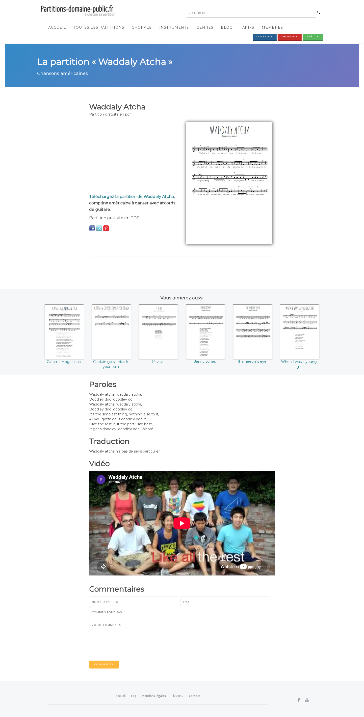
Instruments (174, 27)
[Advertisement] (133, 156)
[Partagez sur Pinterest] (106, 228)
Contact (194, 696)
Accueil (57, 27)
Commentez (104, 664)
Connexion (265, 36)
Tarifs (247, 27)
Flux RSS (177, 696)
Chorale (142, 27)
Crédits (313, 36)
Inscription (289, 36)
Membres (272, 27)
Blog (227, 27)
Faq (133, 696)
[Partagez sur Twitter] (99, 228)
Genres (204, 27)
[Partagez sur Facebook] (92, 228)
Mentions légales (154, 696)
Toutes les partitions (99, 27)
